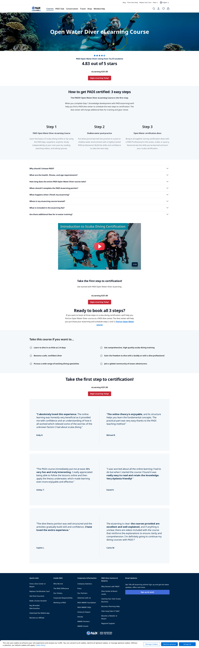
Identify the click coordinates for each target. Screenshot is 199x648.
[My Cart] (168, 9)
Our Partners (82, 593)
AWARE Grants (82, 626)
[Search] (153, 9)
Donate (80, 617)
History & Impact (83, 612)
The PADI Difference (61, 588)
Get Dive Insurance (36, 596)
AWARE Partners (83, 621)
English (163, 2)
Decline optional (169, 644)
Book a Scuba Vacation (38, 601)
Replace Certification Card (39, 591)
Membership (99, 8)
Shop (89, 8)
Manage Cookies (151, 644)
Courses (50, 8)
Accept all (187, 644)
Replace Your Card (145, 2)
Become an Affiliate (36, 618)
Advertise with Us (84, 598)
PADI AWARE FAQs (84, 607)
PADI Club (59, 8)
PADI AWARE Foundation (86, 602)
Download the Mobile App (39, 613)
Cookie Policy (40, 645)
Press (79, 588)
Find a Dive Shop (132, 2)
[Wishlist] (163, 9)
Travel (83, 8)
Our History (57, 593)
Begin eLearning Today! (99, 78)
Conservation (72, 8)
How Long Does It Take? (110, 611)
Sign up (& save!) (147, 592)
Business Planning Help (110, 606)
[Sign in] (158, 9)
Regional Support (108, 623)
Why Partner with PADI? (110, 586)
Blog (124, 2)
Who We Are (58, 584)
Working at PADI (59, 602)
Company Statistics (84, 584)
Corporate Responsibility (62, 598)
